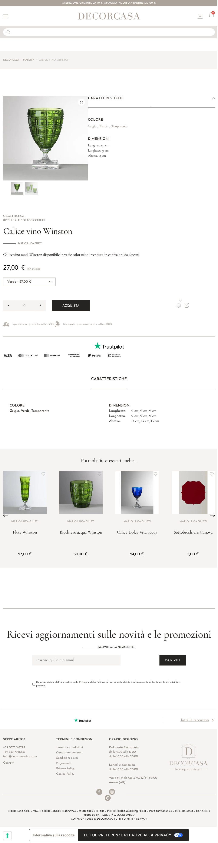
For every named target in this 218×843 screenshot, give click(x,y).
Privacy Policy (65, 768)
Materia (28, 60)
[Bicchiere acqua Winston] (81, 492)
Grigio (14, 411)
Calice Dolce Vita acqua (137, 532)
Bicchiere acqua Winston (81, 532)
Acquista (70, 306)
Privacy (83, 682)
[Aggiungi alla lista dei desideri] (43, 474)
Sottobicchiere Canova (193, 532)
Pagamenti (63, 763)
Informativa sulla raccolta (54, 835)
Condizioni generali (69, 752)
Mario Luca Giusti (30, 243)
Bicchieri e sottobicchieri (24, 220)
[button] (81, 102)
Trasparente (40, 411)
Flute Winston (25, 532)
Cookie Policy (65, 774)
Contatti (8, 762)
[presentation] (4, 515)
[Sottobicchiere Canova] (193, 492)
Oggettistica (13, 216)
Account (203, 16)
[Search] (7, 32)
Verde (25, 411)
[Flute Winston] (25, 492)
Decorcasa (11, 60)
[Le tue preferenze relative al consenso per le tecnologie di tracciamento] (7, 836)
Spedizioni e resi (67, 758)
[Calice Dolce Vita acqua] (137, 492)
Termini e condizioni (69, 747)
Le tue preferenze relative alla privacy (127, 835)
